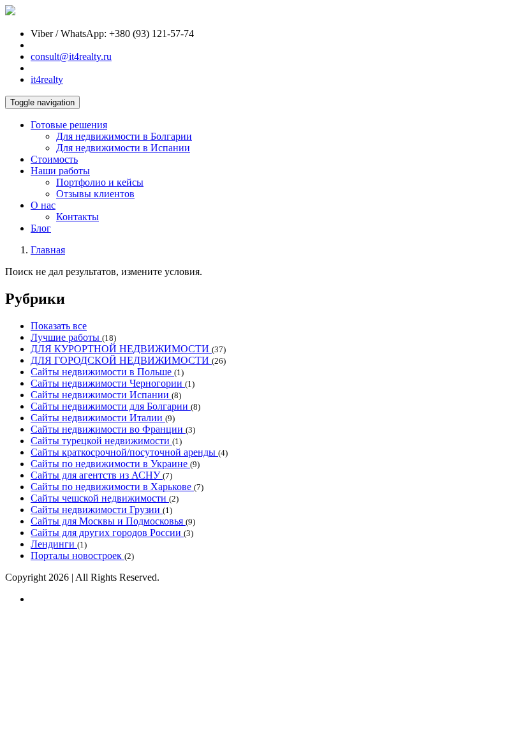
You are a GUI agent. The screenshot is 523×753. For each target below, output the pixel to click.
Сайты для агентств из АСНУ (97, 475)
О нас (43, 205)
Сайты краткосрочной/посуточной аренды (124, 452)
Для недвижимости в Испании (123, 147)
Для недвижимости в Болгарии (124, 136)
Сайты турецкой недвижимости (101, 440)
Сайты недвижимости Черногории (108, 383)
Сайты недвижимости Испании (101, 394)
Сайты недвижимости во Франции (108, 429)
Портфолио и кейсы (100, 182)
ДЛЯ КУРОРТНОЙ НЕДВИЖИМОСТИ (121, 348)
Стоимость (54, 159)
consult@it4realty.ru (71, 56)
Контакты (77, 216)
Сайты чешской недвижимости (100, 498)
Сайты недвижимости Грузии (97, 509)
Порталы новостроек (77, 555)
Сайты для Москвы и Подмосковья (108, 521)
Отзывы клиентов (95, 193)
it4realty (47, 79)
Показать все (59, 325)
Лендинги (54, 544)
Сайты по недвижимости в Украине (110, 463)
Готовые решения (69, 124)
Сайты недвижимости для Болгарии (111, 406)
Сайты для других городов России (107, 532)
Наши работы (60, 170)
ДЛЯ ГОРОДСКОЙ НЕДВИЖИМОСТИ (121, 360)
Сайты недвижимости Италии (98, 417)
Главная (48, 249)
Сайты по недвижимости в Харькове (112, 486)
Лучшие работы (66, 337)
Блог (41, 228)
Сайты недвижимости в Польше (102, 371)
